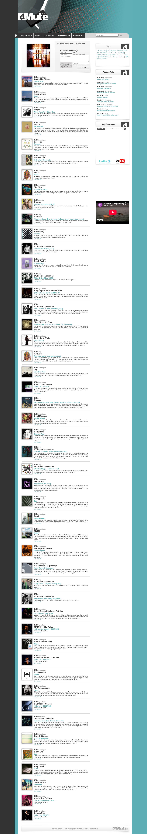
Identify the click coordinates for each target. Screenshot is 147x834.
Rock (99, 55)
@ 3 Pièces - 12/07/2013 (43, 613)
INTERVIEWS (49, 35)
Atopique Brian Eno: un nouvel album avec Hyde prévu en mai (59, 219)
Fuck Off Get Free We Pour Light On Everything (53, 324)
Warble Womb (39, 418)
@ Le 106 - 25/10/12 (41, 815)
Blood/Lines (39, 340)
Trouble (37, 234)
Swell (36, 690)
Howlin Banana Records (113, 52)
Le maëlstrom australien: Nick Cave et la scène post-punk (57, 402)
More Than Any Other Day (44, 112)
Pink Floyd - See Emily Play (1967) (47, 599)
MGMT (37, 533)
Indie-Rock (120, 51)
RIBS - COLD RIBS (103, 79)
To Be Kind (38, 127)
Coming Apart (39, 434)
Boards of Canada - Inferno (106, 93)
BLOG (37, 35)
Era (35, 501)
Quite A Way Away (41, 738)
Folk (126, 57)
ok (124, 129)
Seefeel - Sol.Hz (102, 97)
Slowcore (112, 55)
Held (36, 769)
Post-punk (106, 51)
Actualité (99, 51)
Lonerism (38, 785)
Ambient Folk (112, 56)
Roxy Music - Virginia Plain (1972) (47, 584)
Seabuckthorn (120, 56)
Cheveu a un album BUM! (44, 204)
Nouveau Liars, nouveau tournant (47, 356)
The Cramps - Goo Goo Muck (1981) (48, 309)
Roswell (37, 144)
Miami (36, 644)
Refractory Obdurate (42, 160)
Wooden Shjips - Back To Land (46, 469)
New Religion (39, 551)
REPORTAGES (64, 35)
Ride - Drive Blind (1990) (44, 278)
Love (36, 96)
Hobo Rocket (39, 518)
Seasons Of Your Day (42, 484)
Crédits (85, 829)
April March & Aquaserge (44, 568)
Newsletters (94, 829)
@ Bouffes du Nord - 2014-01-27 (47, 293)
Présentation (77, 829)
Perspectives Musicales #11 (106, 110)
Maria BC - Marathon (104, 88)
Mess (36, 175)
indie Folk (105, 55)
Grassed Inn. (39, 263)
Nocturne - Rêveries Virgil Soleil (107, 106)
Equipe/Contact (57, 829)
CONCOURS (78, 35)
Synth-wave (103, 57)
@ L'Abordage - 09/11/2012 (44, 800)
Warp (122, 53)
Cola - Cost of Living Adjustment (107, 115)
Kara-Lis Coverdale (101, 58)
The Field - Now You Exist (105, 101)
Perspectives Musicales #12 (106, 84)
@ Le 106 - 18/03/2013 (42, 660)
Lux (35, 754)
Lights (36, 674)
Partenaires (68, 829)
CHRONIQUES (26, 35)
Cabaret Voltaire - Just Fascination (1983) (50, 451)
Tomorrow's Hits (40, 189)
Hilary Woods (120, 55)
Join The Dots (39, 372)
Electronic (103, 53)
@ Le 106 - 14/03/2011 (42, 706)
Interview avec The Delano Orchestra (49, 721)
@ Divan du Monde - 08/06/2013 (46, 629)
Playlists (113, 51)
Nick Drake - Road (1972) (44, 248)
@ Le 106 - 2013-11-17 (42, 387)
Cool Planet (38, 81)
